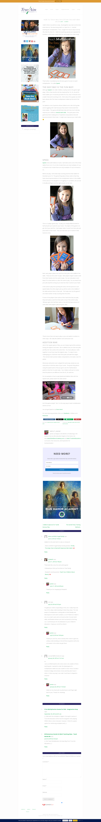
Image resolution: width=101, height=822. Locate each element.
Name (45, 779)
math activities (77, 422)
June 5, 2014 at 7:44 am (54, 539)
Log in (62, 815)
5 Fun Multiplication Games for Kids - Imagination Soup (61, 709)
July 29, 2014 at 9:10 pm (54, 604)
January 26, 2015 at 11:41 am (56, 658)
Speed (49, 90)
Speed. (58, 83)
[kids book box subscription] (30, 102)
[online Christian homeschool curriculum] (30, 61)
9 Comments (66, 21)
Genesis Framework (53, 815)
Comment (46, 762)
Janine (51, 584)
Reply (45, 552)
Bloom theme (51, 814)
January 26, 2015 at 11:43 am (58, 687)
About (28, 809)
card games (70, 422)
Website (45, 792)
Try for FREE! (58, 1)
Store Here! (59, 409)
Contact (23, 809)
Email (44, 786)
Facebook (66, 413)
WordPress (58, 815)
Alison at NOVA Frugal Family (56, 536)
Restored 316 (56, 814)
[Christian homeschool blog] (30, 36)
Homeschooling (50, 422)
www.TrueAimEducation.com (75, 438)
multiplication (65, 423)
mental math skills (61, 112)
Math (43, 423)
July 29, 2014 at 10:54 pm (56, 635)
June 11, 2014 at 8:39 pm (56, 586)
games (73, 422)
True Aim (28, 10)
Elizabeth (50, 559)
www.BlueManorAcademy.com (55, 438)
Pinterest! (45, 415)
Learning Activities (56, 422)
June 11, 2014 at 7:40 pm (54, 562)
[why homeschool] (30, 81)
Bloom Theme (47, 815)
